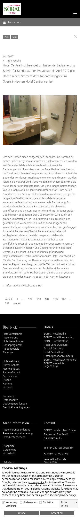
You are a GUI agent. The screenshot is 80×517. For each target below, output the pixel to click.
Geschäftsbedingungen (16, 407)
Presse (7, 380)
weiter (17, 303)
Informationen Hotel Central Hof (24, 285)
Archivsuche (14, 60)
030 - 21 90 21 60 (63, 447)
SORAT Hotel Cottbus (56, 341)
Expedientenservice (14, 437)
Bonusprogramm (13, 345)
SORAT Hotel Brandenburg (59, 337)
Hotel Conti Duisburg (55, 344)
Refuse (21, 513)
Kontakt (7, 387)
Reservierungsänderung (16, 429)
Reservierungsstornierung (18, 433)
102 (30, 299)
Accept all (57, 513)
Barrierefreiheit (11, 372)
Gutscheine (9, 449)
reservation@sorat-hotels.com (55, 460)
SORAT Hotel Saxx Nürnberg (60, 359)
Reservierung (10, 337)
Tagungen (8, 352)
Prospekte (9, 446)
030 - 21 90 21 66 (58, 453)
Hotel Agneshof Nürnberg (58, 356)
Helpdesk (8, 462)
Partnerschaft (11, 365)
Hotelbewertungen (13, 341)
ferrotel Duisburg (53, 348)
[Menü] (74, 14)
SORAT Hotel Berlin (55, 333)
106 (64, 299)
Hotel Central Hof (53, 352)
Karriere (7, 383)
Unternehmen (11, 361)
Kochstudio (9, 453)
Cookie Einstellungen (15, 403)
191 (7, 303)
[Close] (75, 36)
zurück (9, 299)
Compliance (10, 376)
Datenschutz (10, 400)
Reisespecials (11, 348)
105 (55, 299)
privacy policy (36, 482)
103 (39, 299)
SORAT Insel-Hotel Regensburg (54, 364)
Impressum (9, 396)
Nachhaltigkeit (11, 368)
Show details (64, 504)
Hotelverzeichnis (12, 333)
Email (15, 37)
